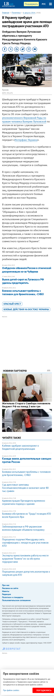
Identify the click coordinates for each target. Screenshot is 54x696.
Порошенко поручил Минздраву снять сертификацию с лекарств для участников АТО (25, 542)
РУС (44, 4)
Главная (5, 12)
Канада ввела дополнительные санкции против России (26, 460)
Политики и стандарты (12, 597)
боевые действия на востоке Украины (26, 309)
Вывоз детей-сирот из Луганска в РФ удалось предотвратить (23, 281)
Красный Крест (12, 303)
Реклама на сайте (10, 588)
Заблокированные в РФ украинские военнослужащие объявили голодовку (23, 528)
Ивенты (5, 591)
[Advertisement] (27, 339)
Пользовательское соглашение (16, 600)
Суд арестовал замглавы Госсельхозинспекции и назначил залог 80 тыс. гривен (25, 488)
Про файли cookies (11, 690)
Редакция (6, 594)
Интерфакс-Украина (26, 140)
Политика (16, 12)
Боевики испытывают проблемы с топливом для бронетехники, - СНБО (23, 292)
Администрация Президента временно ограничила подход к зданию (23, 502)
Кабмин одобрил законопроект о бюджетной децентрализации (20, 447)
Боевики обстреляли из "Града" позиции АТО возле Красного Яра (26, 515)
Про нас (5, 585)
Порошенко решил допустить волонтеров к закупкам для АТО (26, 573)
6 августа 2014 (29, 13)
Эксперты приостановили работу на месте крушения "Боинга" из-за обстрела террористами (25, 558)
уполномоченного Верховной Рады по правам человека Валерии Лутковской (24, 119)
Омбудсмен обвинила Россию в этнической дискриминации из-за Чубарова (26, 269)
